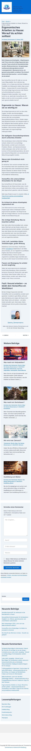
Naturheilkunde (22, 370)
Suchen (4, 596)
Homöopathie (14, 370)
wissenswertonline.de (18, 3)
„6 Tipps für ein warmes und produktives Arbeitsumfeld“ (15, 196)
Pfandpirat (5, 717)
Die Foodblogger (6, 707)
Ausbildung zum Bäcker (12, 477)
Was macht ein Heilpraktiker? (14, 362)
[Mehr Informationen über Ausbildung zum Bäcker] (15, 467)
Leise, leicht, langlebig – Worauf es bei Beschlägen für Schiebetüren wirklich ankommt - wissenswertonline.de (15, 660)
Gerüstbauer (7, 408)
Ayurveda (19, 368)
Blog (23, 365)
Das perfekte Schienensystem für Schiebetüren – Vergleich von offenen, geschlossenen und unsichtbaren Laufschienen (15, 619)
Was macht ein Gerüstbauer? (14, 402)
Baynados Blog (6, 704)
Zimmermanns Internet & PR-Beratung (15, 747)
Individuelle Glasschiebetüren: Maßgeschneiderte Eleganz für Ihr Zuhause (15, 663)
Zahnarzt (21, 445)
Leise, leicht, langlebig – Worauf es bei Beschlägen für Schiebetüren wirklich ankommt (15, 653)
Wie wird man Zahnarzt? (12, 440)
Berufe (20, 365)
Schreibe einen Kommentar (10, 365)
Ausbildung (6, 483)
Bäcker (11, 483)
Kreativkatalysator (7, 712)
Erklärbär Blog (6, 709)
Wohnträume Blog (7, 715)
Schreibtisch (9, 249)
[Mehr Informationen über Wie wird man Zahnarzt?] (15, 431)
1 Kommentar (7, 443)
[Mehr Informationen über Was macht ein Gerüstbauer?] (15, 393)
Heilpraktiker (7, 370)
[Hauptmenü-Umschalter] (27, 7)
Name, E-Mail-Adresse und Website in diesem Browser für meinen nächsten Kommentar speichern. (15, 561)
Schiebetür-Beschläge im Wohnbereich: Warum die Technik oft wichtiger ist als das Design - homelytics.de (15, 650)
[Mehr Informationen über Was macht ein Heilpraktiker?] (15, 353)
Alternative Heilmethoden (10, 368)
